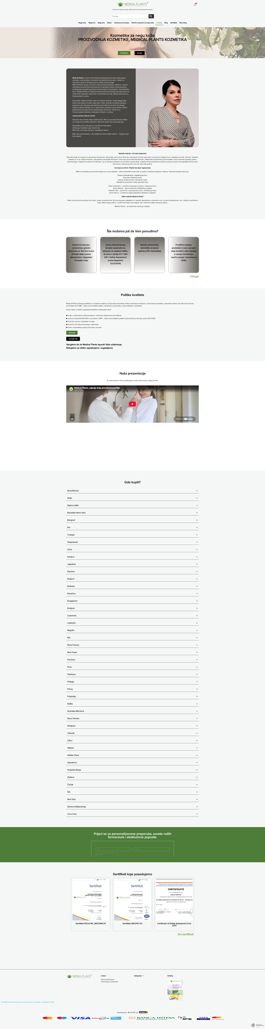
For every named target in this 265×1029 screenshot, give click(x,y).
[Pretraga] (151, 16)
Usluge (194, 276)
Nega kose (82, 23)
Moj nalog (183, 23)
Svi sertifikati (186, 934)
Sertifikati (173, 23)
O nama (159, 23)
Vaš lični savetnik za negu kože (142, 23)
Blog (166, 23)
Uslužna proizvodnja (121, 23)
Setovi (109, 23)
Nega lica (92, 23)
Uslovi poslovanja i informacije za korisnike (109, 980)
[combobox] (129, 16)
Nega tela (101, 23)
